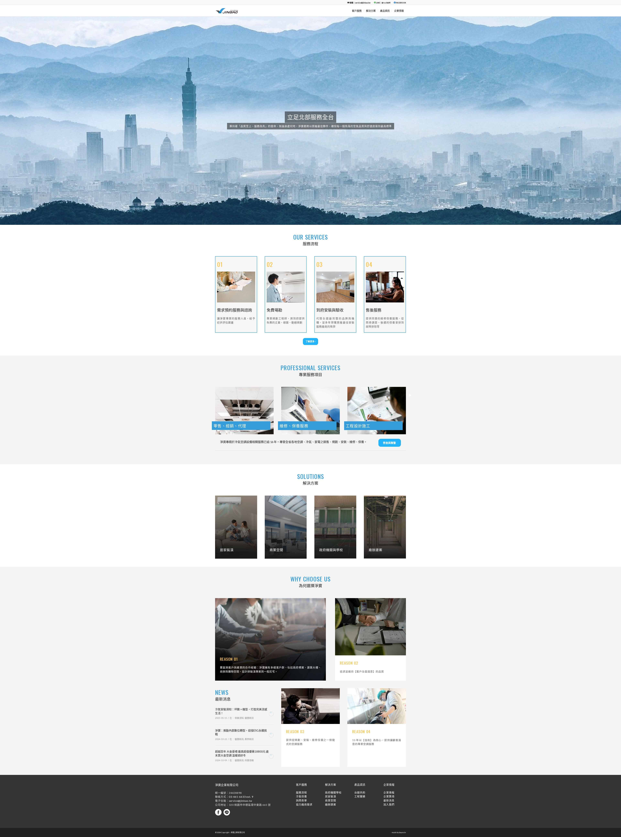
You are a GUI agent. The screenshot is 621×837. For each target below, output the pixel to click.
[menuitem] (359, 3)
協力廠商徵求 (304, 773)
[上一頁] (3, 105)
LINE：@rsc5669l (383, 3)
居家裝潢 (330, 765)
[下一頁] (618, 105)
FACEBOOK (401, 3)
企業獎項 (388, 765)
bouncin (402, 802)
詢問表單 (301, 769)
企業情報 (388, 761)
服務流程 (301, 761)
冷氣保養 (301, 765)
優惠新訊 (249, 687)
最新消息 (388, 769)
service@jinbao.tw (240, 769)
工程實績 (359, 765)
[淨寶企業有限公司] (235, 10)
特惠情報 (249, 729)
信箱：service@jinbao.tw (359, 3)
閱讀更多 (271, 683)
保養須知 (239, 687)
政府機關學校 (333, 761)
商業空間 (330, 769)
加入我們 (388, 773)
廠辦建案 (330, 773)
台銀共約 (359, 761)
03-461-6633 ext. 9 (241, 765)
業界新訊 (249, 708)
